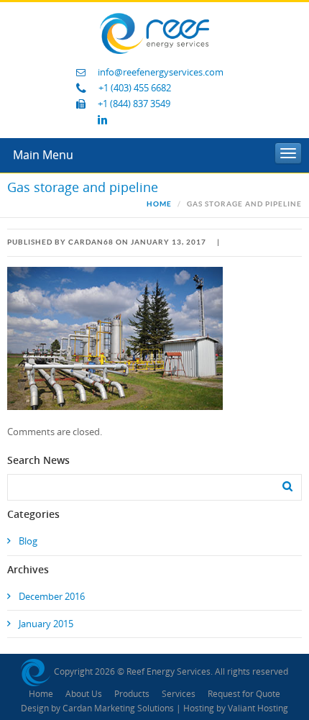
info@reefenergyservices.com (160, 72)
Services (178, 694)
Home (159, 204)
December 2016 (52, 596)
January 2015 (46, 624)
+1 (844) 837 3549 (134, 104)
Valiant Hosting (258, 708)
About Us (83, 694)
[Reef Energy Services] (154, 32)
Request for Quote (244, 694)
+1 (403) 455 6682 (134, 88)
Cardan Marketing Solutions (118, 708)
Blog (28, 541)
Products (131, 694)
